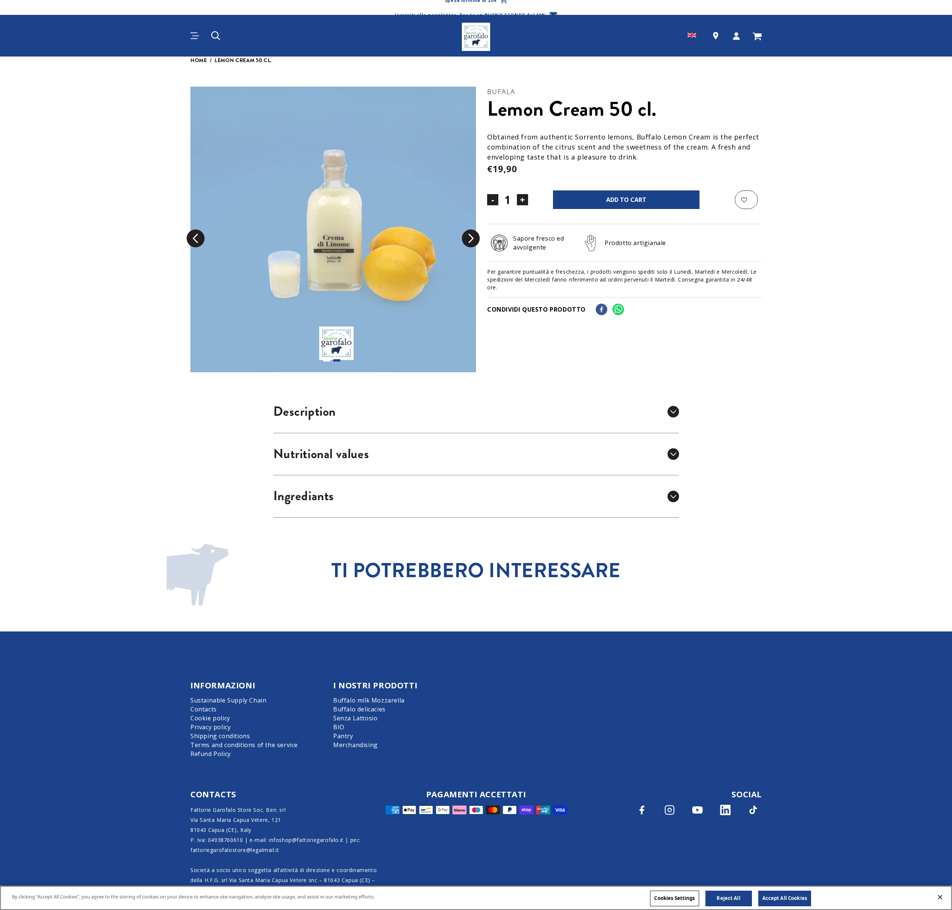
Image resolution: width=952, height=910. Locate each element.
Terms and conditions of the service (244, 745)
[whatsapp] (618, 309)
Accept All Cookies (784, 898)
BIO (338, 727)
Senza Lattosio (355, 718)
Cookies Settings (674, 898)
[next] (471, 238)
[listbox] (333, 229)
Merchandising (355, 745)
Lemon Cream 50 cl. (243, 60)
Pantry (343, 736)
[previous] (196, 238)
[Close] (940, 897)
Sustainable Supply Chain (228, 700)
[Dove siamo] (715, 35)
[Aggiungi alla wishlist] (746, 199)
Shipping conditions (220, 736)
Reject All (728, 898)
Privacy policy (210, 727)
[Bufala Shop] (475, 36)
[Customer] (736, 36)
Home (198, 60)
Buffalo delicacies (359, 709)
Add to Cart (626, 200)
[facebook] (601, 309)
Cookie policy (210, 718)
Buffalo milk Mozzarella (369, 700)
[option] (333, 229)
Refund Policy (210, 754)
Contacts (203, 709)
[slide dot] (326, 360)
